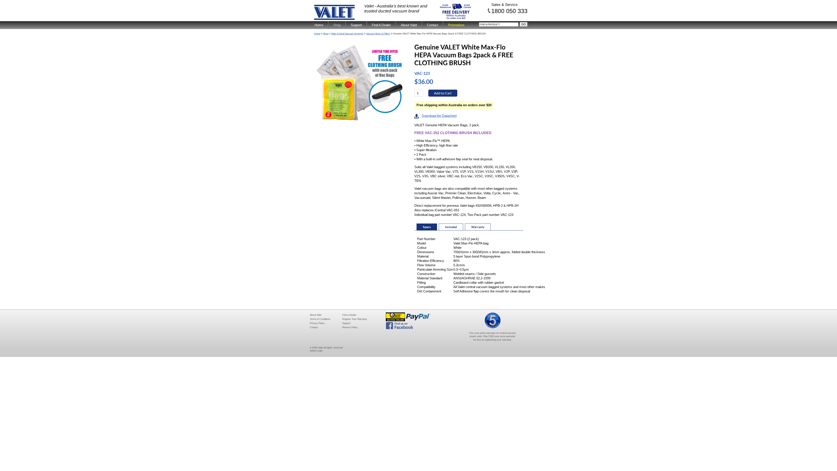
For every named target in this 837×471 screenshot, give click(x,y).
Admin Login (316, 350)
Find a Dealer (349, 314)
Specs (427, 227)
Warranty (477, 227)
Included (451, 227)
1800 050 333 (509, 10)
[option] (361, 84)
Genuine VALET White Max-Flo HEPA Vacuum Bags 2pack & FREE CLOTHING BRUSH (439, 33)
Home (319, 25)
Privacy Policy (317, 323)
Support (356, 25)
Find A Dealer (381, 25)
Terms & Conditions (320, 319)
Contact (432, 25)
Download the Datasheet (439, 116)
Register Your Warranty (354, 319)
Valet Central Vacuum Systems (347, 33)
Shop (337, 25)
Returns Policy (350, 327)
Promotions (456, 25)
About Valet (409, 25)
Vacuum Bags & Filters (378, 33)
